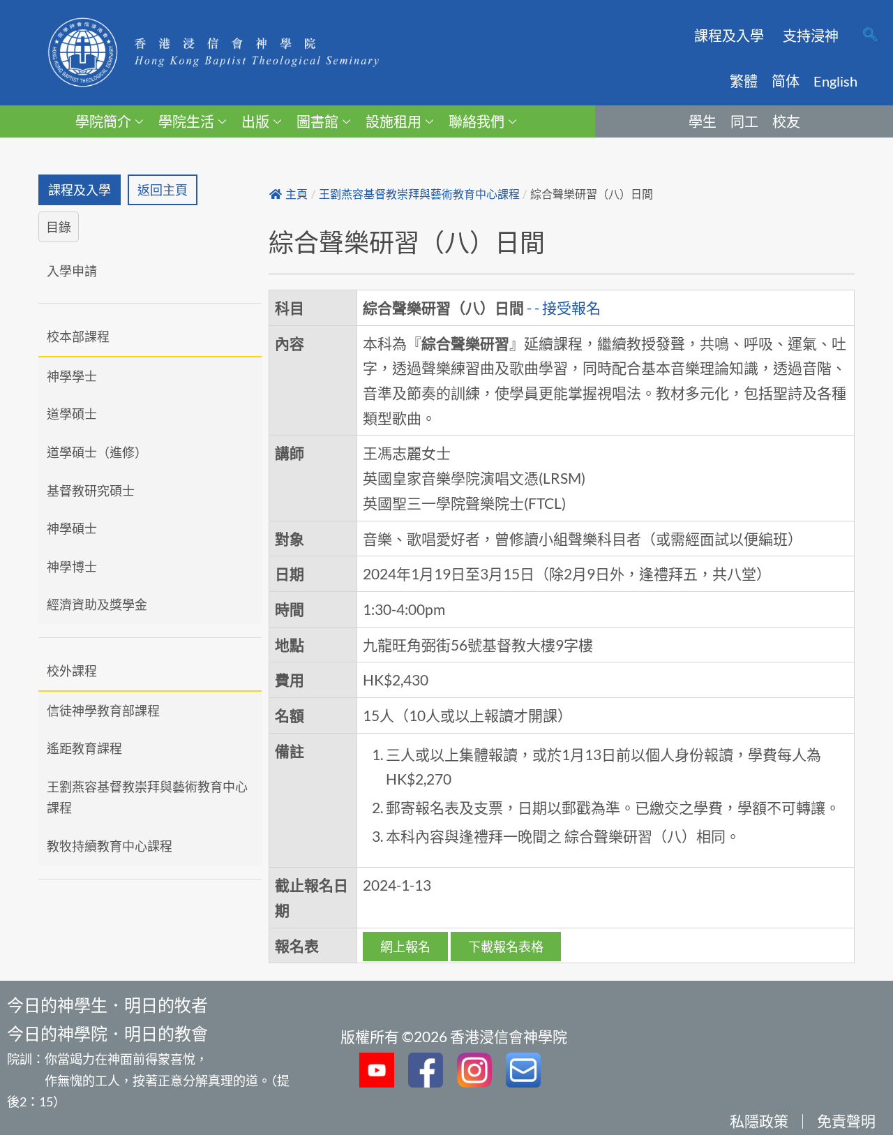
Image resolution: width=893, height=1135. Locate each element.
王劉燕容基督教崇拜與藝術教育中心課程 (147, 797)
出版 (255, 121)
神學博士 (72, 566)
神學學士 (72, 376)
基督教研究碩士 (91, 490)
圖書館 (317, 121)
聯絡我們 (476, 121)
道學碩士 (72, 414)
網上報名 (405, 946)
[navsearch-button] (870, 36)
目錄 (58, 227)
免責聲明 (846, 1120)
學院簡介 (103, 121)
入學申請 (72, 271)
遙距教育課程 (84, 748)
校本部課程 (78, 336)
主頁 (296, 194)
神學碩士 (72, 528)
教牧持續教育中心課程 (109, 846)
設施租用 (393, 121)
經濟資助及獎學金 (97, 604)
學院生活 (186, 121)
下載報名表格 (505, 946)
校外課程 (72, 670)
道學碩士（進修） (97, 452)
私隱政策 (759, 1120)
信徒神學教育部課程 (103, 710)
